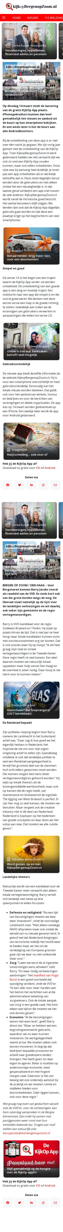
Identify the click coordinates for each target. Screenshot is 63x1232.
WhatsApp (43, 485)
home (16, 18)
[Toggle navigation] (4, 17)
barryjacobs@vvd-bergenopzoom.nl (26, 1133)
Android (50, 468)
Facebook (8, 485)
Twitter (20, 485)
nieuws (32, 18)
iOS (38, 468)
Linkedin (31, 485)
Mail (55, 485)
